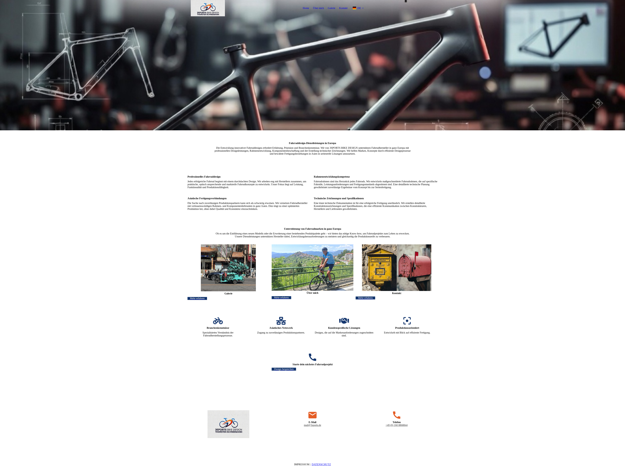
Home (306, 8)
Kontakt (343, 8)
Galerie (331, 8)
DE (359, 8)
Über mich (318, 8)
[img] (208, 8)
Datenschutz (321, 464)
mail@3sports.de (312, 425)
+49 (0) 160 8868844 (397, 425)
